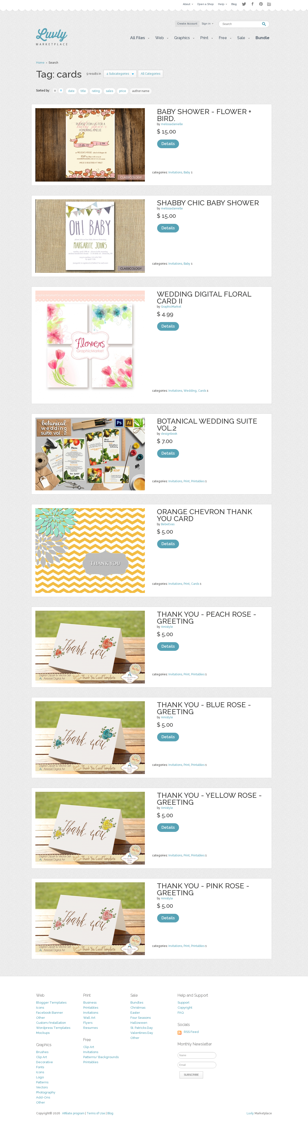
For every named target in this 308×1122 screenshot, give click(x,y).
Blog (110, 1113)
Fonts (40, 1067)
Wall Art (89, 1017)
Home (40, 62)
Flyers (87, 1022)
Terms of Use (96, 1113)
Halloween (138, 1022)
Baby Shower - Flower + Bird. (204, 115)
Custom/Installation (51, 1022)
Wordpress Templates (53, 1028)
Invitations (175, 172)
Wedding (190, 390)
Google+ (269, 4)
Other (40, 1017)
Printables (198, 481)
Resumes (90, 1028)
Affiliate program (73, 1113)
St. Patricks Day (141, 1028)
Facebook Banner (49, 1012)
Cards (202, 390)
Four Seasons (140, 1017)
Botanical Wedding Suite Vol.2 (207, 424)
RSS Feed (191, 1032)
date (71, 91)
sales (109, 91)
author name (140, 91)
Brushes (42, 1052)
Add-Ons (43, 1097)
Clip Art (41, 1057)
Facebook (252, 4)
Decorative (44, 1062)
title (83, 91)
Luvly (250, 1113)
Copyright (185, 1007)
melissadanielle (172, 124)
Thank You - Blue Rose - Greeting (204, 708)
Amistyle (167, 626)
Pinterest (260, 4)
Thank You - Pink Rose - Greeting (203, 889)
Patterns (42, 1082)
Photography (45, 1092)
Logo (40, 1077)
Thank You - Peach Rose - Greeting (206, 617)
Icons (40, 1007)
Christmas (137, 1007)
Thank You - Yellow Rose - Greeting (209, 798)
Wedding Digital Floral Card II (204, 297)
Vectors (42, 1087)
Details (168, 143)
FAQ (181, 1012)
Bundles (136, 1002)
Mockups (43, 1033)
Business (89, 1002)
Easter (135, 1012)
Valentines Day (141, 1033)
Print (187, 481)
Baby (187, 172)
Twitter (243, 4)
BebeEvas (167, 524)
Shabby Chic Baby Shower (208, 203)
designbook (169, 433)
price (122, 91)
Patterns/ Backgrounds (101, 1057)
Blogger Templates (51, 1002)
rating (96, 91)
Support (183, 1002)
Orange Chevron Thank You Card (204, 515)
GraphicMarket (171, 306)
